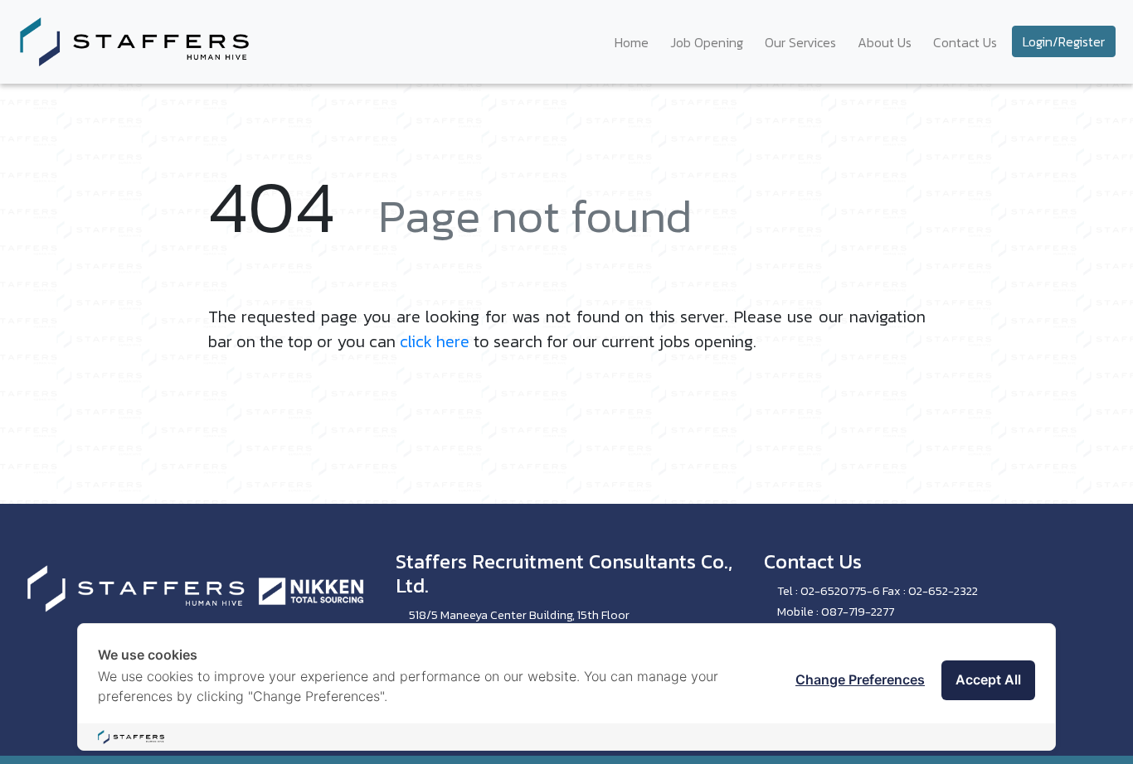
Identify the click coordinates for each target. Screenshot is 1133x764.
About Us (885, 42)
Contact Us (965, 42)
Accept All (988, 679)
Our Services (800, 42)
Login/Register (1064, 41)
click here (434, 341)
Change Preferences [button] (860, 679)
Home (632, 42)
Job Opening (706, 42)
